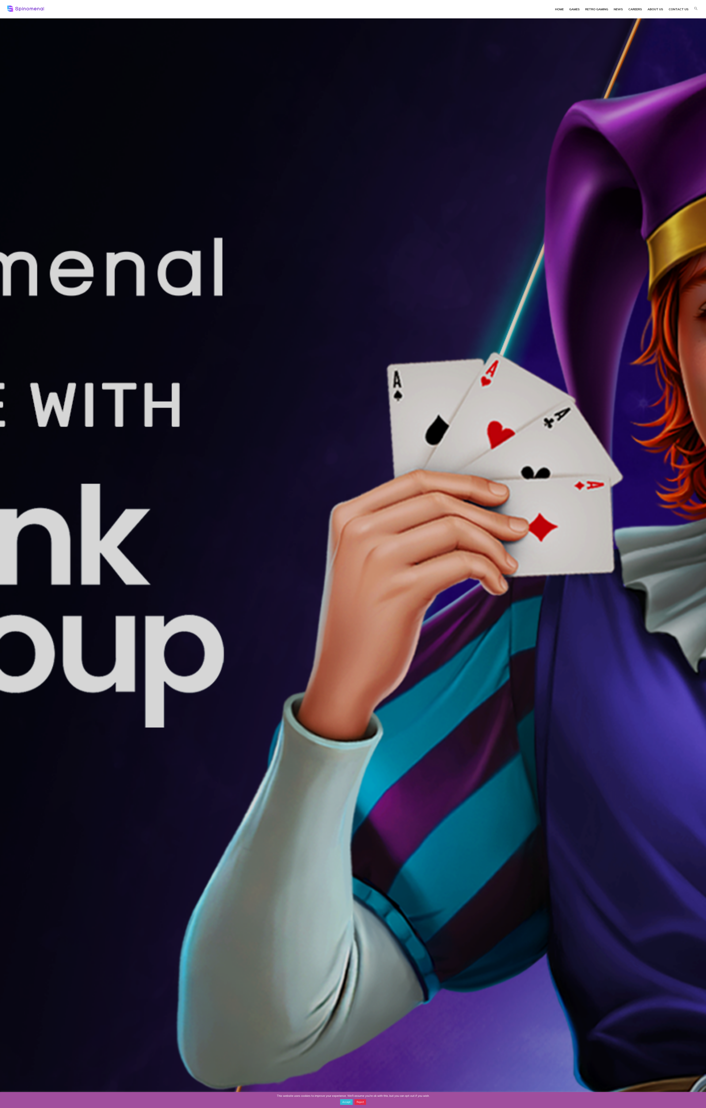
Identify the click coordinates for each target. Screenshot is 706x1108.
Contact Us (679, 9)
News (618, 9)
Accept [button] (346, 1101)
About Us (655, 9)
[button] (695, 9)
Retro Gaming (596, 9)
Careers (635, 9)
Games (574, 9)
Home (559, 9)
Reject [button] (360, 1101)
